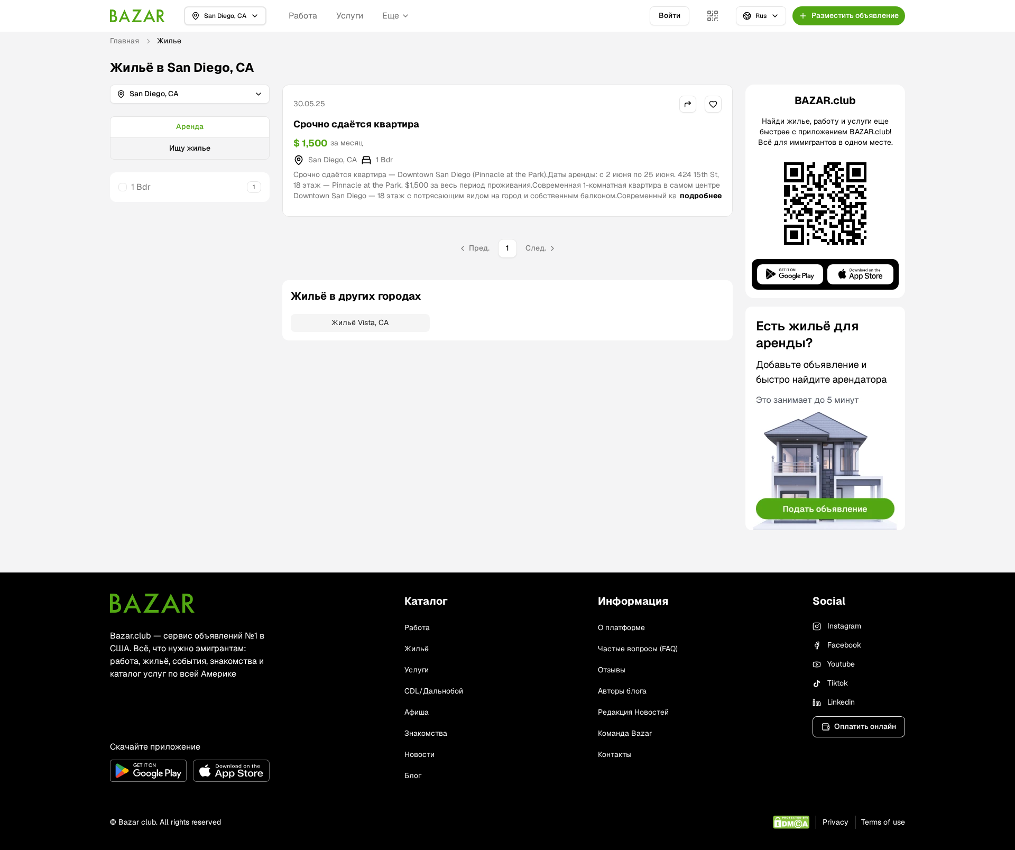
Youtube (841, 664)
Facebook (844, 645)
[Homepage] (137, 16)
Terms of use (883, 822)
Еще (390, 15)
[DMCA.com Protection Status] (791, 822)
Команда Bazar (625, 733)
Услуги (349, 15)
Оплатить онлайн (865, 726)
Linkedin (841, 702)
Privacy (835, 822)
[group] (190, 138)
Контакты (614, 754)
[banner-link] (825, 418)
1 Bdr (141, 186)
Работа (303, 15)
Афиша (416, 712)
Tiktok (837, 683)
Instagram (844, 626)
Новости (419, 754)
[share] (687, 104)
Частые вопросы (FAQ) (638, 648)
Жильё (416, 648)
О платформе (621, 627)
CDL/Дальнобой (433, 691)
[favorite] (713, 104)
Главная (124, 40)
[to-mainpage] (152, 603)
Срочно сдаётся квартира (356, 124)
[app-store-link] (231, 771)
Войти (669, 15)
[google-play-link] (148, 771)
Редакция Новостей (633, 712)
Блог (412, 775)
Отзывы (611, 670)
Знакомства (425, 733)
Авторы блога (622, 691)
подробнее (701, 195)
